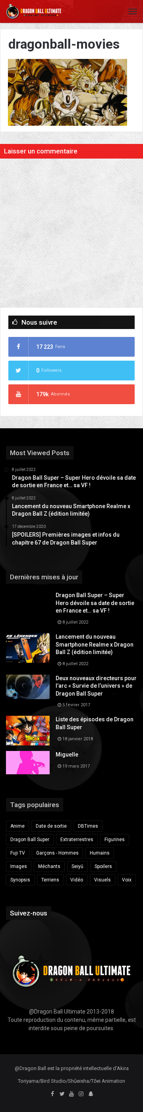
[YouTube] (71, 1094)
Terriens (50, 880)
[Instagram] (81, 1094)
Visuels (102, 880)
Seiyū (77, 866)
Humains (100, 853)
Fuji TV (17, 853)
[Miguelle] (28, 762)
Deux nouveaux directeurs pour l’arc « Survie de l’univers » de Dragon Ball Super (96, 686)
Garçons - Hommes (57, 853)
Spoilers (103, 866)
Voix (126, 880)
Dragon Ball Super (29, 839)
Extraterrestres (76, 839)
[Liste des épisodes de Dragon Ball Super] (28, 730)
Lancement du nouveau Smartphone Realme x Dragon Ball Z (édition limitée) (94, 644)
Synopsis (20, 880)
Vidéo (76, 880)
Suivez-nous (28, 913)
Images (18, 866)
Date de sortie (51, 826)
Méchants (49, 866)
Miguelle (67, 754)
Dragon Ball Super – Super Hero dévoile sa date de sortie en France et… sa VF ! (95, 603)
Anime (17, 826)
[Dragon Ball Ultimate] (34, 11)
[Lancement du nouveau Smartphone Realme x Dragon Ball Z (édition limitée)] (28, 648)
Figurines (114, 839)
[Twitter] (62, 1094)
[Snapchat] (90, 1094)
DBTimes (88, 826)
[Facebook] (52, 1094)
